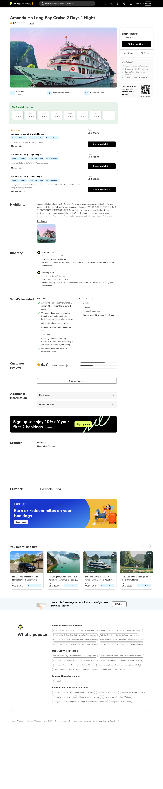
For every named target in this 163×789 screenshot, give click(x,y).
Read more (42, 221)
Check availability (101, 144)
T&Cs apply (48, 428)
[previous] (144, 546)
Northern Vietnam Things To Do (40, 721)
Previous (8, 58)
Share (130, 53)
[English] (118, 4)
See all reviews (77, 381)
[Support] (124, 4)
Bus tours (78, 721)
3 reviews (21, 23)
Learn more (21, 522)
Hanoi (31, 23)
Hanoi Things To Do (63, 721)
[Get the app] (105, 4)
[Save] (40, 554)
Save (146, 53)
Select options (136, 44)
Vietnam (20, 721)
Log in (138, 4)
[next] (151, 546)
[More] (66, 365)
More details (16, 146)
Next (118, 58)
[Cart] (131, 4)
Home (12, 721)
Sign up (148, 4)
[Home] (22, 3)
